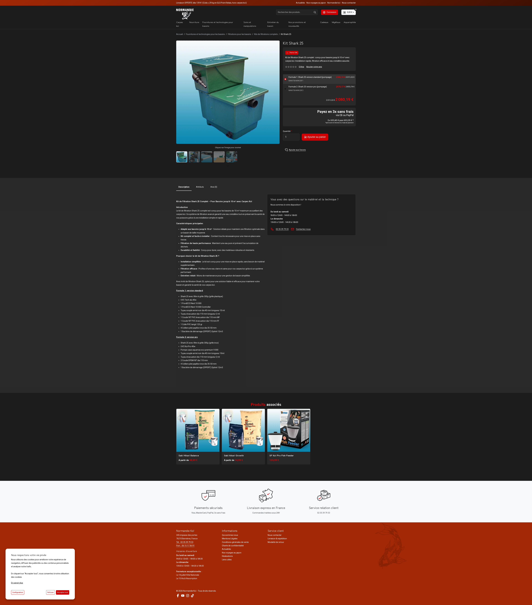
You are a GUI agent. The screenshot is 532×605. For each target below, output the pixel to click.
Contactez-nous (303, 229)
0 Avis (301, 67)
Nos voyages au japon (316, 3)
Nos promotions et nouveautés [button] (297, 24)
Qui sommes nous (230, 535)
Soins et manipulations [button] (250, 24)
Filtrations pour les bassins (239, 34)
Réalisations (227, 556)
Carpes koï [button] (179, 24)
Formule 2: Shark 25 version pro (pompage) (308, 88)
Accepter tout (62, 592)
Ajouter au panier (316, 137)
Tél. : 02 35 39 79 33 (184, 542)
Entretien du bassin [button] (273, 24)
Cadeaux (324, 22)
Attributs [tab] (200, 187)
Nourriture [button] (194, 22)
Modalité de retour (276, 542)
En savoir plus (17, 583)
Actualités (300, 3)
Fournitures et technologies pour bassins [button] (217, 24)
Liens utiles (227, 559)
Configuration (17, 592)
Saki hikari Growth (234, 455)
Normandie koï (333, 3)
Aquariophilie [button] (350, 22)
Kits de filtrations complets (266, 34)
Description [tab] (183, 187)
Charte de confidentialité (233, 545)
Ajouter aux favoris (297, 150)
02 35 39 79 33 (282, 229)
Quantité (287, 131)
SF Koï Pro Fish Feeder (281, 455)
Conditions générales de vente (235, 542)
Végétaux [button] (336, 22)
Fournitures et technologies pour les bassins (205, 34)
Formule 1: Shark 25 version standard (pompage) (310, 79)
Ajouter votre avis (314, 67)
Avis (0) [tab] (213, 187)
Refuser (50, 592)
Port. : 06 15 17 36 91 (185, 545)
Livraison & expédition (277, 538)
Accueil (179, 34)
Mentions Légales (229, 538)
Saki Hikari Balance (189, 455)
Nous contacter (349, 3)
